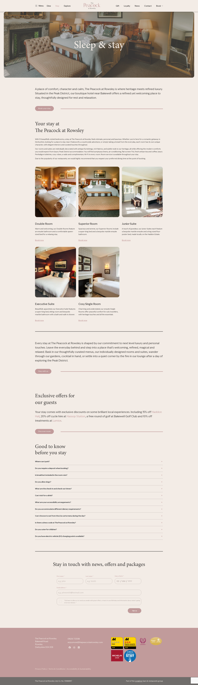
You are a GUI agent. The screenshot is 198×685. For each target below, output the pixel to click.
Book (158, 6)
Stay (57, 6)
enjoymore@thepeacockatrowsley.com (85, 642)
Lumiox (57, 420)
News (137, 6)
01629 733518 (74, 639)
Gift (117, 6)
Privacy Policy (41, 669)
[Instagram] (74, 646)
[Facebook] (69, 646)
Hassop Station (76, 416)
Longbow (138, 681)
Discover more (44, 431)
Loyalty (127, 6)
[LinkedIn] (78, 646)
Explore (67, 6)
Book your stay (44, 108)
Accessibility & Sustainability (79, 669)
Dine (49, 6)
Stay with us (43, 371)
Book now (39, 240)
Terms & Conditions (57, 669)
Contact (148, 6)
